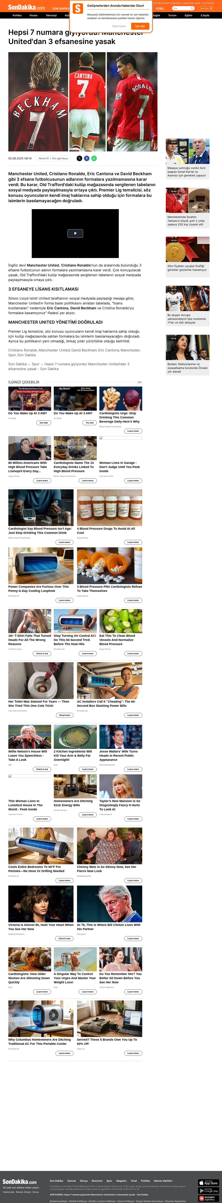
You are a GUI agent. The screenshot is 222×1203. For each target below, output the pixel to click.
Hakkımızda (8, 1192)
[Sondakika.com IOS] (208, 1182)
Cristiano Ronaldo (76, 265)
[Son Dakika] (26, 7)
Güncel (71, 1180)
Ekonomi (97, 1180)
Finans (34, 15)
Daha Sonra (119, 26)
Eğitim (188, 15)
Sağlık (156, 15)
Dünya (84, 1180)
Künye (36, 1192)
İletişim (27, 1192)
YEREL (160, 8)
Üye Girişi (204, 8)
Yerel (134, 1180)
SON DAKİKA (61, 8)
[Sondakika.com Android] (208, 1190)
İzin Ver (140, 26)
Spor (109, 1180)
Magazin (121, 1180)
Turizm (172, 15)
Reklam (19, 1192)
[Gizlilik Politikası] (78, 1201)
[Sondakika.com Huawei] (208, 1198)
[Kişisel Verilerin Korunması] (149, 1201)
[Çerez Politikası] (125, 1201)
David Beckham (83, 308)
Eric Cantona (57, 308)
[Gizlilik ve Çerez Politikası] (102, 1201)
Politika (17, 15)
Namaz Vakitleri (163, 1180)
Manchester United (43, 265)
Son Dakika (56, 1180)
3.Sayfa (204, 15)
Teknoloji (51, 15)
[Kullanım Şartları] (58, 1201)
